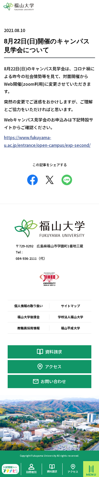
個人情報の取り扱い (28, 305)
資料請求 (53, 351)
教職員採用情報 (28, 328)
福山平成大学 (70, 328)
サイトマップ (70, 305)
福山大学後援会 (28, 317)
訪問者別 (31, 472)
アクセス (53, 366)
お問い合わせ (53, 381)
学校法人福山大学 (70, 317)
